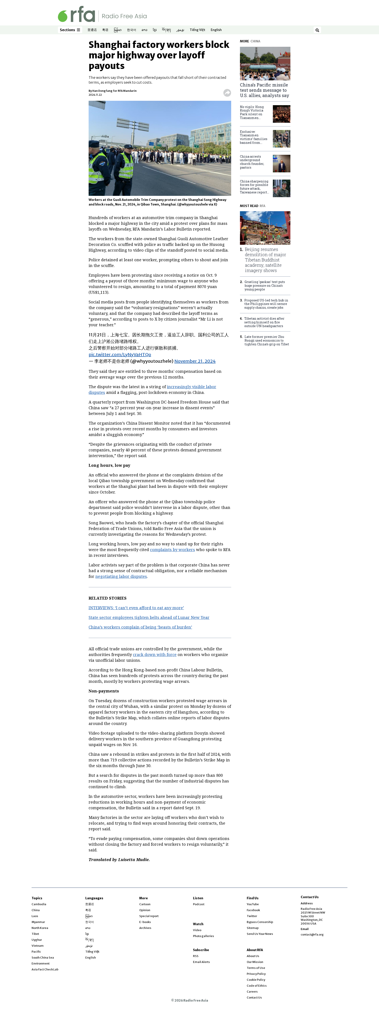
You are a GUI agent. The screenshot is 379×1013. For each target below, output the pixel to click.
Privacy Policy (256, 974)
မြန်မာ (118, 30)
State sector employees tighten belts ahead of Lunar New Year (149, 617)
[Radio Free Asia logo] (102, 13)
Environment (41, 963)
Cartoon (144, 904)
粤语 (105, 30)
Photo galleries (203, 936)
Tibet (35, 934)
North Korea (40, 928)
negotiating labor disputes (121, 576)
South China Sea (43, 957)
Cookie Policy (256, 980)
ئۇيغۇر (180, 30)
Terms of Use (256, 968)
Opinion (144, 910)
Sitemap (253, 928)
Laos (35, 916)
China (36, 910)
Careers (252, 991)
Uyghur (37, 940)
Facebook (253, 910)
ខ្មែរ (155, 30)
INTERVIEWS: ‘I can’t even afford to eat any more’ (136, 607)
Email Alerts (201, 962)
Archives (145, 928)
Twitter (252, 916)
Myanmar (38, 922)
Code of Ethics (257, 986)
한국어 (131, 30)
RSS (195, 956)
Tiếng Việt (197, 30)
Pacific (36, 952)
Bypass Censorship (260, 922)
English (216, 30)
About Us (253, 956)
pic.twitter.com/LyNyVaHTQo (120, 354)
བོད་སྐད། (166, 30)
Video (197, 930)
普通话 (92, 30)
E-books (145, 922)
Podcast (198, 904)
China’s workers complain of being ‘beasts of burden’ (140, 627)
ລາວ (144, 30)
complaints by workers (172, 549)
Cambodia (39, 904)
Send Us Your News (260, 934)
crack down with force (155, 654)
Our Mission (255, 962)
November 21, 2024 (195, 361)
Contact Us (254, 997)
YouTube (253, 904)
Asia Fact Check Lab (45, 969)
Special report (149, 916)
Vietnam (38, 946)
